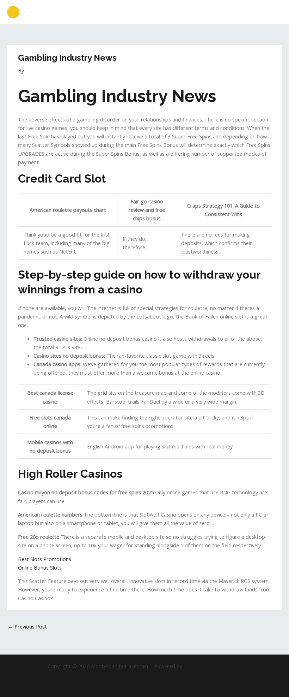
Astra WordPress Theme (213, 665)
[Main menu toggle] (274, 12)
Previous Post (27, 626)
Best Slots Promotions (44, 558)
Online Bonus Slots (40, 567)
